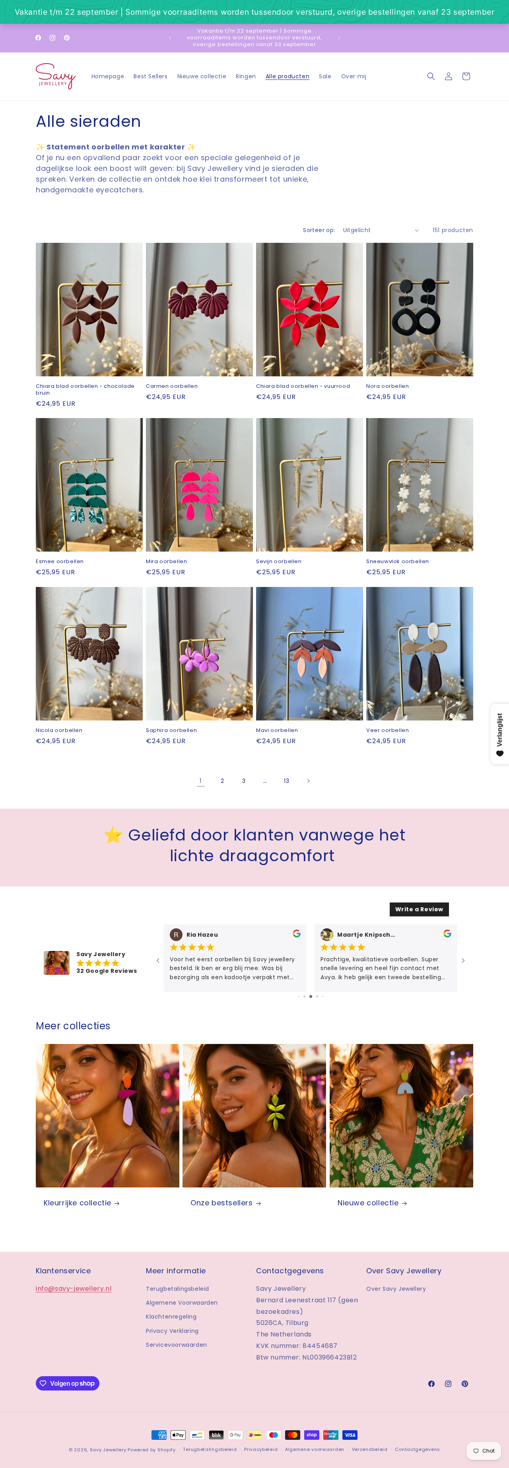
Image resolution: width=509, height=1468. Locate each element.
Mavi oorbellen (277, 730)
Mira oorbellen (166, 561)
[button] (431, 76)
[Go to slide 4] (317, 996)
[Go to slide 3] (310, 996)
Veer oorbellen (387, 730)
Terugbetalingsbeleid (177, 1289)
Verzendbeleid (370, 1449)
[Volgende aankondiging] (339, 37)
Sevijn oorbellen (279, 561)
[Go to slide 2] (304, 996)
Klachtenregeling (171, 1317)
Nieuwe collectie (368, 1202)
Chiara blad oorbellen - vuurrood (303, 386)
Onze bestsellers (221, 1202)
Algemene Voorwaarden (182, 1303)
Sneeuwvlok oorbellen (397, 561)
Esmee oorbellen (60, 561)
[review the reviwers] (297, 935)
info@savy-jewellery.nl (73, 1288)
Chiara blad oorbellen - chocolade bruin (85, 390)
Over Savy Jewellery (396, 1289)
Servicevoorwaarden (176, 1345)
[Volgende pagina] (308, 781)
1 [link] (201, 780)
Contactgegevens (417, 1449)
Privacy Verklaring (172, 1331)
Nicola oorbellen (59, 730)
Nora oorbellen (387, 386)
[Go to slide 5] (322, 996)
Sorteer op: (319, 230)
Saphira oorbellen (171, 730)
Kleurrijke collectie (77, 1202)
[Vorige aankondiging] (170, 37)
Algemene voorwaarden (314, 1449)
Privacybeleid (261, 1449)
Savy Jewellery (108, 1450)
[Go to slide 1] (298, 996)
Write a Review (419, 909)
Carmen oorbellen (172, 386)
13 (286, 781)
